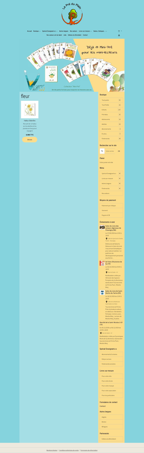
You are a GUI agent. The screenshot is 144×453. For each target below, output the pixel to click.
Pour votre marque (108, 386)
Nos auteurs (73, 31)
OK (119, 151)
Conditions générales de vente (69, 450)
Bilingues (104, 427)
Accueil (29, 31)
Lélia (64, 35)
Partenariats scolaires (108, 364)
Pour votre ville (106, 376)
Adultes (111, 124)
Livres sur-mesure (84, 31)
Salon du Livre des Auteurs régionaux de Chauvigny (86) (113, 228)
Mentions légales (52, 450)
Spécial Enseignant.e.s (49, 31)
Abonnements (111, 129)
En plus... (111, 134)
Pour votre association (109, 391)
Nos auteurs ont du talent (54, 35)
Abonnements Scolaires (109, 354)
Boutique (36, 31)
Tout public (111, 100)
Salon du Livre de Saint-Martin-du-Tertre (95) (114, 292)
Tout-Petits (111, 105)
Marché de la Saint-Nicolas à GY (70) (111, 323)
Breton (104, 422)
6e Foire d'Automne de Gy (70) (113, 263)
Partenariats (111, 138)
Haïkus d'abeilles (29, 120)
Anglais (104, 417)
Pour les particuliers (108, 395)
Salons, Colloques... (99, 31)
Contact (85, 35)
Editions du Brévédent (74, 35)
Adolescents (111, 119)
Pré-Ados (111, 114)
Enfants (111, 110)
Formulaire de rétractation (89, 450)
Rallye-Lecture (106, 359)
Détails (29, 140)
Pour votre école (107, 381)
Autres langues (63, 31)
